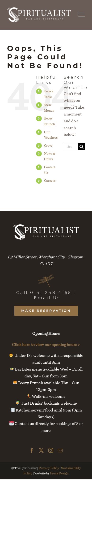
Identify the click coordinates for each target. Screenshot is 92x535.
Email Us (47, 297)
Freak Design (59, 473)
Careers (49, 180)
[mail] (60, 450)
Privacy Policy (49, 468)
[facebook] (31, 450)
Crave (48, 145)
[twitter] (41, 450)
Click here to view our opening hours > (46, 344)
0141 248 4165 (50, 292)
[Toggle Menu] (81, 15)
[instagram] (50, 450)
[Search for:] (71, 145)
